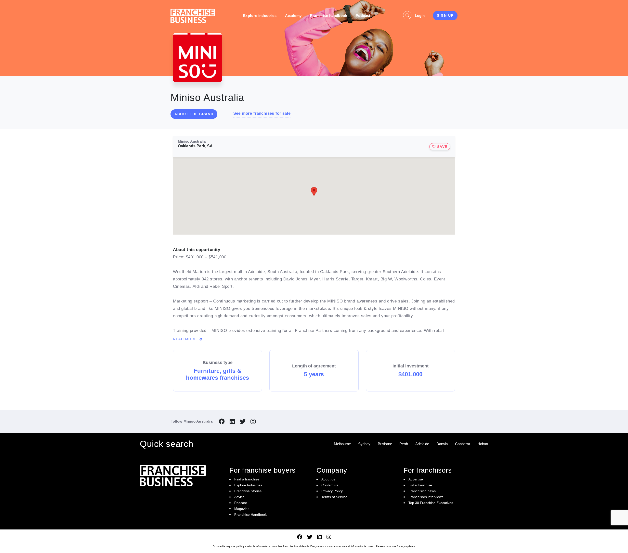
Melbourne (342, 444)
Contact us (329, 485)
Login (420, 15)
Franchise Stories (248, 491)
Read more (185, 339)
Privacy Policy (332, 491)
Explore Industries (248, 485)
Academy (293, 15)
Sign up (445, 15)
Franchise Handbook (250, 514)
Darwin (442, 444)
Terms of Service (334, 497)
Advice (239, 497)
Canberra (462, 444)
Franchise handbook (328, 15)
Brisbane (385, 444)
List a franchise (420, 485)
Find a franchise (246, 479)
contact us (390, 546)
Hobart (482, 444)
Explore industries (259, 15)
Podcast (240, 503)
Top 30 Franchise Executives (430, 503)
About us (328, 479)
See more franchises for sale (261, 113)
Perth (403, 444)
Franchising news (422, 491)
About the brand (193, 114)
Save (441, 147)
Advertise (415, 479)
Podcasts (364, 15)
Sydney (364, 444)
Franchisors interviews (425, 497)
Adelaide (422, 444)
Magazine (241, 509)
